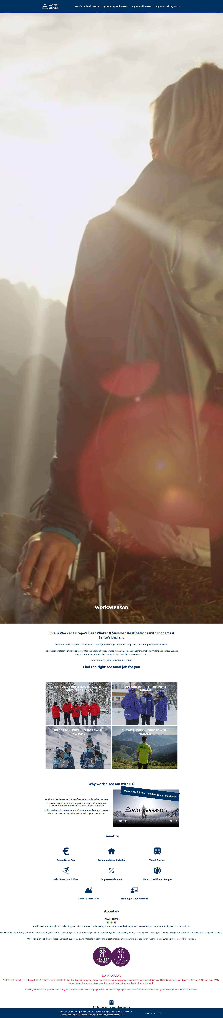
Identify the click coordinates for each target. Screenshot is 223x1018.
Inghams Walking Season (168, 6)
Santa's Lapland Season (87, 6)
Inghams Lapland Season (115, 6)
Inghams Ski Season (142, 6)
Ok (160, 1013)
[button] (66, 854)
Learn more (150, 1013)
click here (118, 1014)
